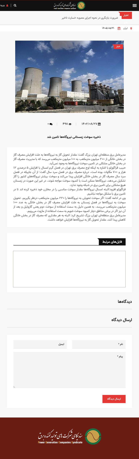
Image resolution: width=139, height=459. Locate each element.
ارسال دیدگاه (114, 399)
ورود (2, 5)
